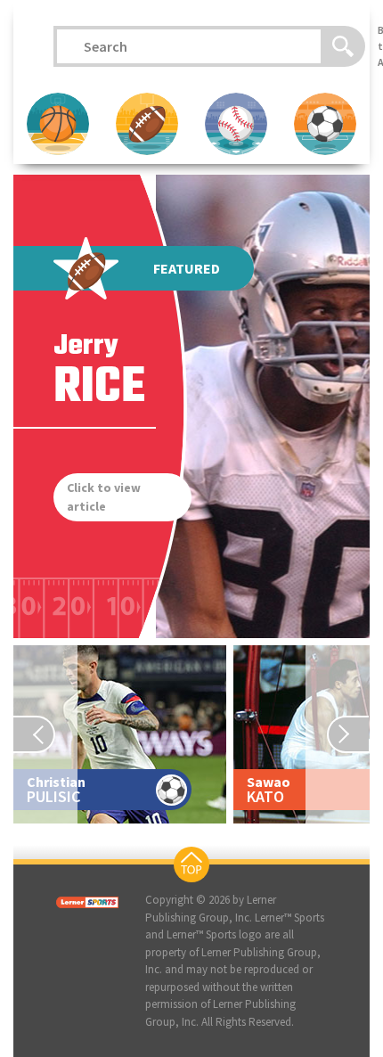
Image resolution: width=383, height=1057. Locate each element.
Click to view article (104, 496)
